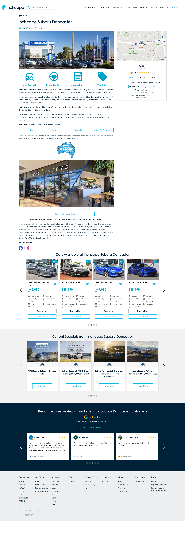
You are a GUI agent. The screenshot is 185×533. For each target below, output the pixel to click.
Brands (21, 481)
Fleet (54, 504)
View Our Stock (29, 85)
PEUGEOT (23, 488)
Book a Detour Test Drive (66, 214)
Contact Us (123, 485)
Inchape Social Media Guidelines (158, 489)
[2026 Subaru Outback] (143, 269)
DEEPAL (22, 491)
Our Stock (103, 7)
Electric (55, 485)
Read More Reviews (93, 427)
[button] (137, 446)
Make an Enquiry (78, 85)
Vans (54, 498)
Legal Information (158, 485)
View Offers (102, 85)
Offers (127, 7)
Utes (54, 501)
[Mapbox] (123, 59)
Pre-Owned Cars (42, 488)
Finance (154, 7)
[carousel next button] (164, 289)
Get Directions (135, 86)
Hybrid (54, 494)
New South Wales (42, 491)
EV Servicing (90, 485)
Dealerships (176, 7)
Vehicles (116, 7)
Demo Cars (40, 485)
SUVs (54, 488)
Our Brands (88, 7)
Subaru (22, 485)
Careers (121, 488)
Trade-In (78, 130)
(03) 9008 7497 (151, 86)
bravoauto (23, 498)
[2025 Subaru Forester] (109, 269)
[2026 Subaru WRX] (42, 269)
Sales (130, 77)
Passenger (56, 491)
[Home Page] (13, 7)
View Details (42, 316)
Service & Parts (139, 7)
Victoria (38, 494)
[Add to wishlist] (53, 284)
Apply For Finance (102, 130)
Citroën (22, 494)
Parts (54, 130)
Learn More (42, 386)
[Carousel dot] (88, 325)
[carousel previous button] (21, 289)
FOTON (22, 501)
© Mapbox (162, 59)
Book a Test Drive (54, 85)
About (163, 7)
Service (29, 130)
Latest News (123, 491)
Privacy (154, 481)
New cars (39, 481)
